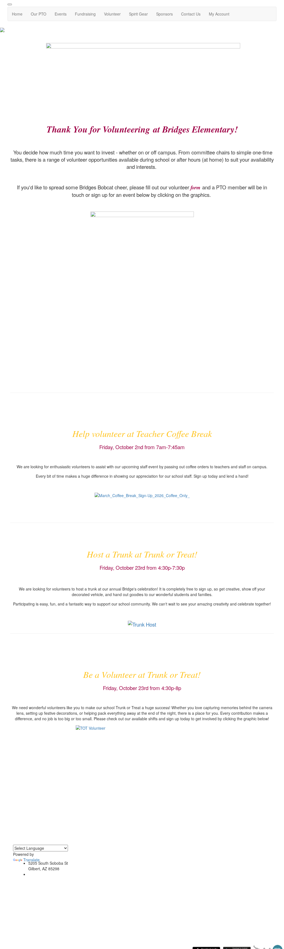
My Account (219, 14)
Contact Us (191, 14)
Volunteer (112, 14)
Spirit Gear (138, 14)
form (196, 187)
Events (61, 14)
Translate (31, 860)
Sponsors (164, 14)
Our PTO (38, 14)
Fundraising (85, 14)
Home (17, 14)
